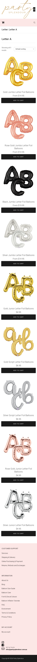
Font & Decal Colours (9, 597)
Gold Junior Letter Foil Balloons (18, 308)
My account (6, 632)
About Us (5, 580)
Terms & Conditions (9, 613)
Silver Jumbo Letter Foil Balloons (18, 255)
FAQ (3, 605)
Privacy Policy (7, 617)
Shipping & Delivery (8, 557)
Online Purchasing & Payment (12, 561)
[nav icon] (34, 9)
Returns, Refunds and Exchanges (13, 565)
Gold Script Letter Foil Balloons (19, 362)
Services (5, 553)
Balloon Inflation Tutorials (11, 601)
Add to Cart (18, 100)
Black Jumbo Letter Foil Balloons (19, 202)
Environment (6, 609)
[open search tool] (34, 22)
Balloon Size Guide (8, 588)
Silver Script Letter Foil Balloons (18, 415)
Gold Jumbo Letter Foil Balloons (18, 92)
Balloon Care (6, 593)
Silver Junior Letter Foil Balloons (18, 525)
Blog (3, 584)
